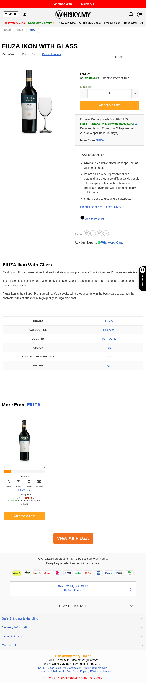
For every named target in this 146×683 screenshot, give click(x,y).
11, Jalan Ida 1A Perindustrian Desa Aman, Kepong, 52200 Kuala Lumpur (73, 671)
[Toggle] (131, 606)
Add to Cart (24, 516)
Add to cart (109, 105)
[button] (11, 14)
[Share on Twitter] (100, 233)
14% (108, 356)
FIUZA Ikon (24, 490)
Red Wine (108, 329)
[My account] (24, 14)
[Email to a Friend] (106, 233)
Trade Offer (130, 22)
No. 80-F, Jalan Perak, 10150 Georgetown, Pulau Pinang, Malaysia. (73, 668)
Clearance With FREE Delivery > (73, 4)
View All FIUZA (73, 538)
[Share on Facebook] (93, 233)
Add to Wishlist (94, 219)
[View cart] (140, 14)
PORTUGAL (109, 338)
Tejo (108, 347)
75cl (108, 365)
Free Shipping (112, 22)
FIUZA (32, 30)
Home (7, 30)
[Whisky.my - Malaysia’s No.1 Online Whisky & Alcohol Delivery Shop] (73, 14)
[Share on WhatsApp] (87, 233)
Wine (20, 30)
